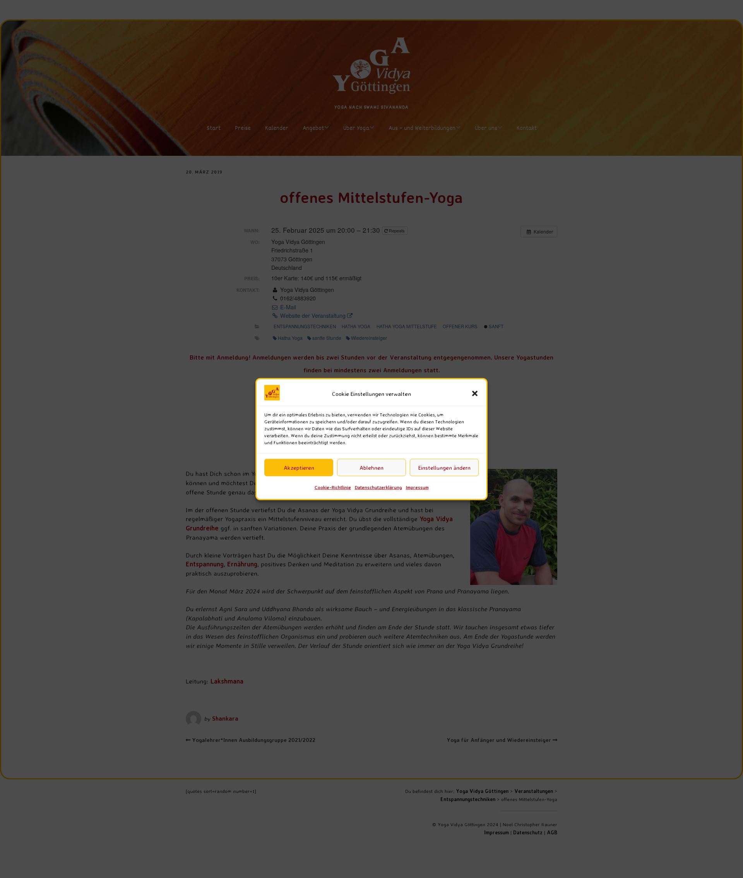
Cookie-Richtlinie (333, 487)
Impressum (417, 487)
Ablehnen (371, 467)
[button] (475, 393)
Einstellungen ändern (444, 467)
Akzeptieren (299, 467)
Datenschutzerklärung (378, 487)
